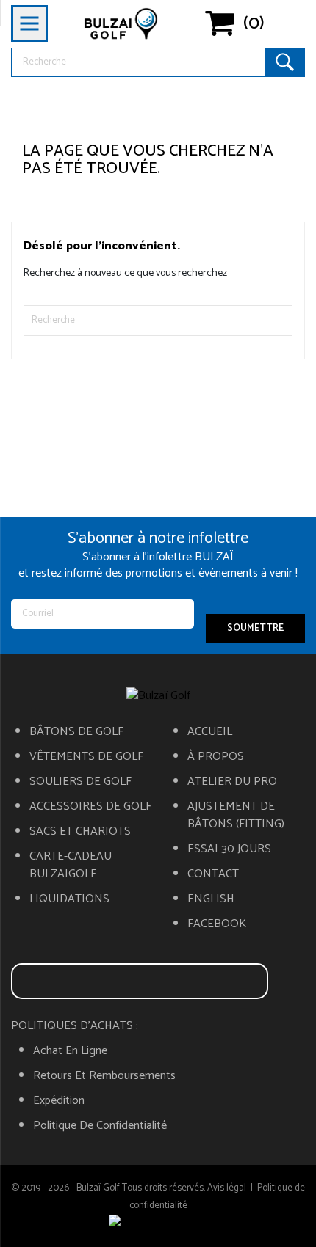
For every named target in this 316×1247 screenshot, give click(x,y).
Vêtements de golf (86, 757)
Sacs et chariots (80, 832)
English (210, 899)
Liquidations (69, 899)
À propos (215, 757)
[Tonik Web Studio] (158, 1223)
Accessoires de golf (90, 807)
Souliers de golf (80, 782)
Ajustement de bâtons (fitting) (235, 815)
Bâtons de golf (76, 732)
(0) (254, 23)
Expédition (59, 1101)
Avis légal (226, 1188)
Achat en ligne (70, 1051)
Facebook (216, 924)
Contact (213, 874)
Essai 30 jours (229, 849)
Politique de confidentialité (100, 1126)
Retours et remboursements (104, 1076)
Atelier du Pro (232, 782)
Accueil (209, 732)
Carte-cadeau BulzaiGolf (70, 865)
